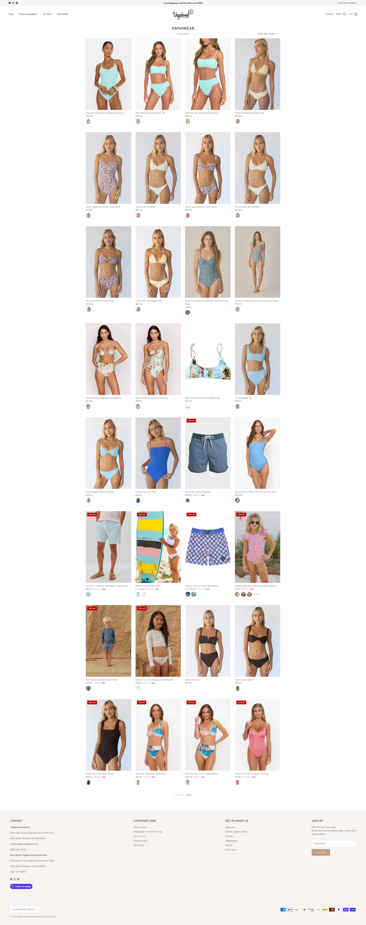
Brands (228, 845)
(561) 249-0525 (18, 849)
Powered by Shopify (48, 916)
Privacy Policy (140, 840)
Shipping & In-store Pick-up (147, 831)
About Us (230, 827)
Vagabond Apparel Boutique (28, 916)
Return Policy (140, 827)
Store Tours (231, 849)
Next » (190, 794)
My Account (139, 836)
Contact (229, 836)
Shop (11, 14)
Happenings (231, 840)
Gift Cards (138, 845)
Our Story (47, 14)
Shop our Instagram (28, 14)
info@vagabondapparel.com (24, 844)
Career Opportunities (236, 831)
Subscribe (320, 852)
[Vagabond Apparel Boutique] (183, 14)
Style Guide (62, 14)
